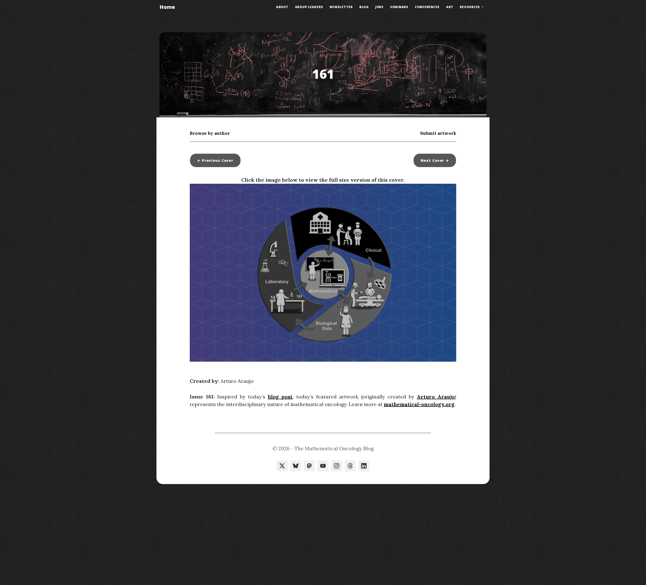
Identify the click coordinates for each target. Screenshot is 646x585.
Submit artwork (438, 133)
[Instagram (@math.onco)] (336, 465)
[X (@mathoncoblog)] (282, 465)
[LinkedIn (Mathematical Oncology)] (363, 465)
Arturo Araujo (436, 396)
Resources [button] (470, 7)
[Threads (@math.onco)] (350, 465)
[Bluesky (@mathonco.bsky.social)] (295, 465)
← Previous (215, 160)
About (282, 7)
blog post (280, 396)
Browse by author (210, 133)
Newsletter (341, 7)
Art (449, 7)
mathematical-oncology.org (419, 404)
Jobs (379, 7)
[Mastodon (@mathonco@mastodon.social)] (309, 465)
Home (167, 7)
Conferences (427, 7)
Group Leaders (309, 7)
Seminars (399, 7)
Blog (364, 7)
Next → (435, 160)
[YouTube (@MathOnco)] (323, 465)
